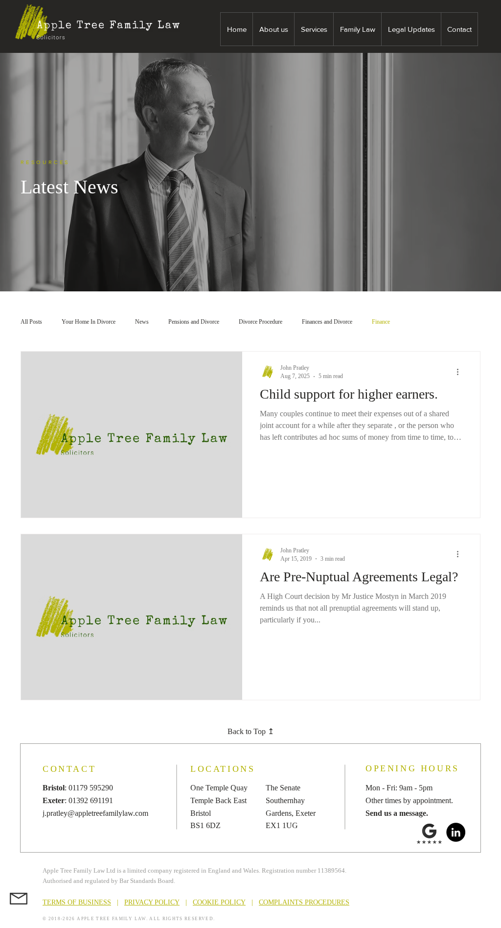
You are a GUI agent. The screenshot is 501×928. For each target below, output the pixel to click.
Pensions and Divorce (193, 321)
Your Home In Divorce (88, 321)
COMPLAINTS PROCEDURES (304, 902)
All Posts (31, 321)
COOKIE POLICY (219, 902)
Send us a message (395, 813)
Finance (381, 321)
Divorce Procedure (260, 321)
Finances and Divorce (327, 321)
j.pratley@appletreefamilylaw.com (95, 813)
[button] (273, 29)
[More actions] (461, 372)
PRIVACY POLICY (152, 902)
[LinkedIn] (455, 832)
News (142, 321)
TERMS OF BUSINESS (77, 902)
